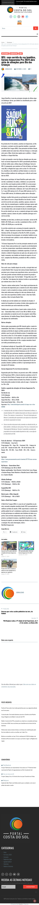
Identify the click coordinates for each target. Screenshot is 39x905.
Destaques (9, 42)
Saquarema (13, 53)
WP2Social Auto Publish (15, 904)
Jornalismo (8, 69)
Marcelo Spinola (7, 774)
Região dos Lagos (8, 859)
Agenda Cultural (7, 862)
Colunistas (6, 864)
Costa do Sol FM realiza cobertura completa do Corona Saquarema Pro (9, 553)
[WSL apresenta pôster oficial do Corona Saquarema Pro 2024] (26, 545)
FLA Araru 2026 (8, 855)
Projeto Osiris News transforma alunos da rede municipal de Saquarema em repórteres (8, 570)
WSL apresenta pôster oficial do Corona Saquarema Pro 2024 (26, 552)
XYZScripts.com (25, 904)
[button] (37, 34)
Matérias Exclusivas (8, 866)
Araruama (6, 857)
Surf (20, 53)
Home (2, 42)
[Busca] (16, 28)
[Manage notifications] (34, 901)
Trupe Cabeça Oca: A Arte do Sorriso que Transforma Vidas (18, 776)
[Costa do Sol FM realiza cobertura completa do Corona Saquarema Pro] (9, 545)
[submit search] (35, 28)
